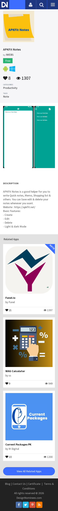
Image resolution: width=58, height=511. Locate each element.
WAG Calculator (15, 371)
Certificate (34, 484)
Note (6, 96)
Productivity (10, 88)
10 (10, 456)
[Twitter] (26, 505)
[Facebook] (19, 505)
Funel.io (10, 298)
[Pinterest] (32, 505)
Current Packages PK (18, 444)
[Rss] (39, 505)
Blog (7, 484)
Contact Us (19, 484)
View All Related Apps (29, 471)
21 (10, 309)
